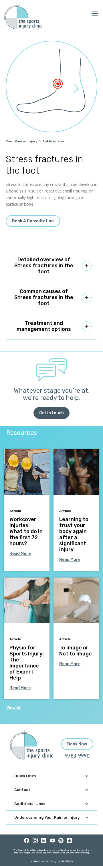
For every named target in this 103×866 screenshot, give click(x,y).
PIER (63, 861)
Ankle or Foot (54, 141)
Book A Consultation (33, 221)
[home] (23, 16)
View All (13, 708)
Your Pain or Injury (21, 141)
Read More (20, 553)
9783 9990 (77, 756)
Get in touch (51, 413)
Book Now (77, 744)
